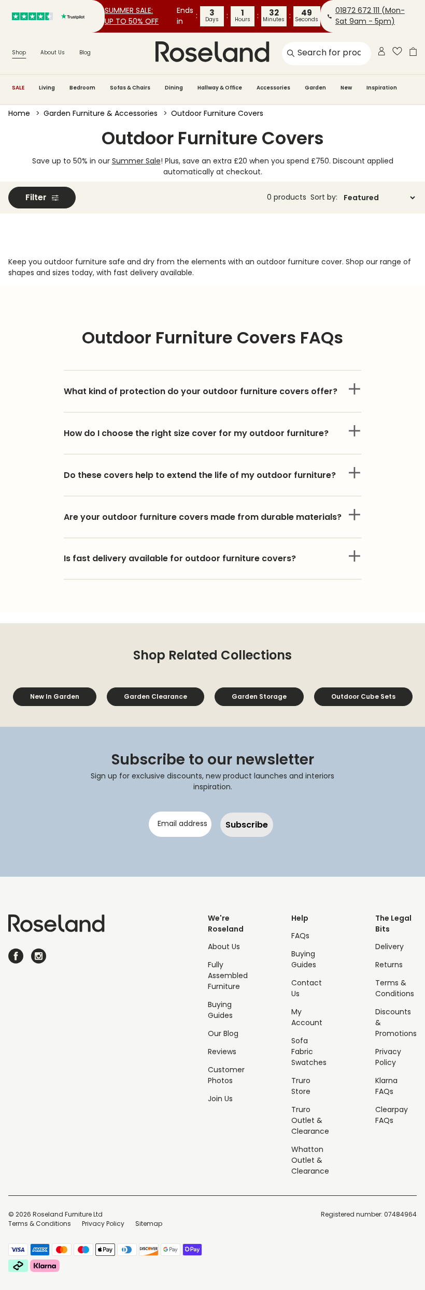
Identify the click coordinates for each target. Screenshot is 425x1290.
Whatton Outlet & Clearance (310, 1161)
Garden (315, 87)
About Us (52, 53)
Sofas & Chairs (130, 87)
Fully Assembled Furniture (228, 976)
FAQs (300, 936)
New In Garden (54, 696)
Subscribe (246, 825)
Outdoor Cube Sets (363, 696)
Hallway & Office (219, 87)
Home (19, 114)
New (346, 87)
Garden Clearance (155, 696)
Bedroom (82, 87)
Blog (85, 53)
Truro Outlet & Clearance (310, 1121)
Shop (19, 53)
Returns (389, 965)
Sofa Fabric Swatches (309, 1052)
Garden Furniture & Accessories (101, 114)
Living (47, 87)
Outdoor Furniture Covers (217, 114)
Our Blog (223, 1034)
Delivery (389, 947)
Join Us (220, 1099)
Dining (174, 87)
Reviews (222, 1052)
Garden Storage (259, 696)
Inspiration (381, 87)
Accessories (273, 87)
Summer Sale (136, 162)
